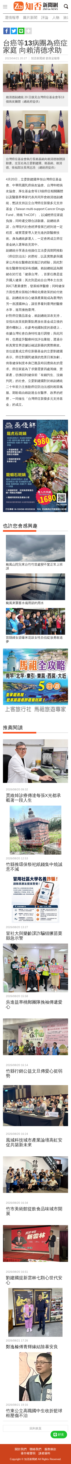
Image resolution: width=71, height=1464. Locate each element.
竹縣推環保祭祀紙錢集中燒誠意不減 (34, 867)
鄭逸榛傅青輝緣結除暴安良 (32, 1346)
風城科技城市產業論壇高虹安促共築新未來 (34, 1142)
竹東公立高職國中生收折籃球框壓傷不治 (34, 1413)
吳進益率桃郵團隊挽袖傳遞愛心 (34, 1004)
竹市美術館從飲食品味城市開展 (34, 1211)
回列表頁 (35, 1428)
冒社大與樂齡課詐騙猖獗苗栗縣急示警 (34, 936)
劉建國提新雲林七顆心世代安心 (34, 1280)
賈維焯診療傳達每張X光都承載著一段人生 (33, 798)
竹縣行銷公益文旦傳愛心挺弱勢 (34, 1073)
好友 (61, 1434)
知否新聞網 (35, 6)
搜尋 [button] (67, 7)
